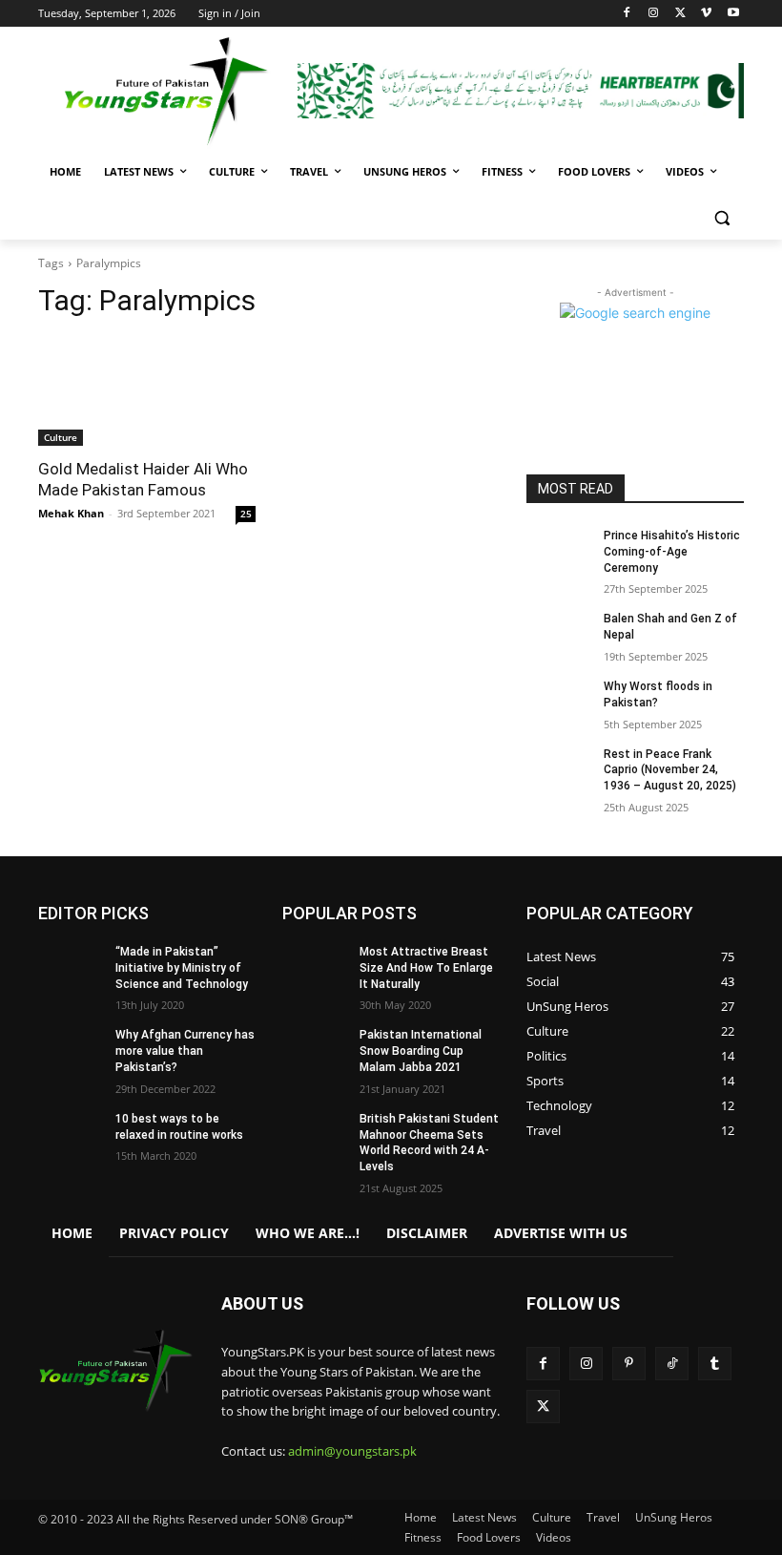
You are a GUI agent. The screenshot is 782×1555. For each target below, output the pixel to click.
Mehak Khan (71, 513)
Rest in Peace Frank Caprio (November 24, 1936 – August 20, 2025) (670, 770)
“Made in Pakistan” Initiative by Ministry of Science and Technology (181, 968)
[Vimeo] (706, 14)
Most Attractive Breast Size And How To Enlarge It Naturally (426, 968)
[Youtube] (733, 14)
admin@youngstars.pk (352, 1451)
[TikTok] (672, 1363)
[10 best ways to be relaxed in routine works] (70, 1134)
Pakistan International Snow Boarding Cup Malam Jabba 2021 (421, 1051)
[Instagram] (654, 14)
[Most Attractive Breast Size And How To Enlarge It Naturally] (314, 967)
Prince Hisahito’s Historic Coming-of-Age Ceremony (672, 552)
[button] (721, 218)
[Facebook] (627, 14)
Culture (60, 437)
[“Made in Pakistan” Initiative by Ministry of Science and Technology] (70, 967)
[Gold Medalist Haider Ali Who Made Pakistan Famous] (147, 391)
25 (246, 513)
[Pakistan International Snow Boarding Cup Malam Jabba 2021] (314, 1050)
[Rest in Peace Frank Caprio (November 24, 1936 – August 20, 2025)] (558, 769)
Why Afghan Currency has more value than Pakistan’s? (185, 1051)
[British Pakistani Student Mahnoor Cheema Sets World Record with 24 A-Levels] (314, 1134)
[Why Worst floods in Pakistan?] (558, 702)
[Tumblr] (714, 1363)
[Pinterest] (629, 1363)
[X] (680, 14)
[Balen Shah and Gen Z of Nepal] (558, 634)
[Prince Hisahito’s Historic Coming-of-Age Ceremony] (558, 551)
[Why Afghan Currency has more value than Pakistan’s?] (70, 1050)
